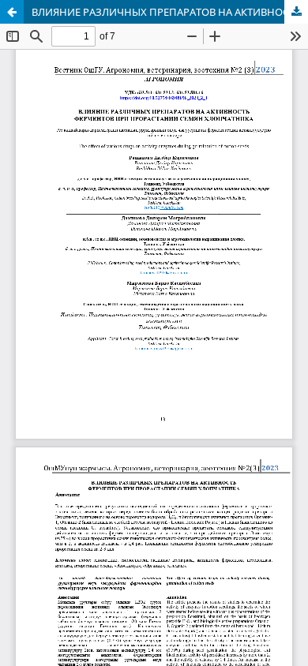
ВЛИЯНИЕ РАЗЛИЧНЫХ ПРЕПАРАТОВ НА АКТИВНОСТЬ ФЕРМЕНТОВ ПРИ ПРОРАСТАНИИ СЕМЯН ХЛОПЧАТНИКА (170, 12)
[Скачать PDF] (296, 12)
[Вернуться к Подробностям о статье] (12, 12)
